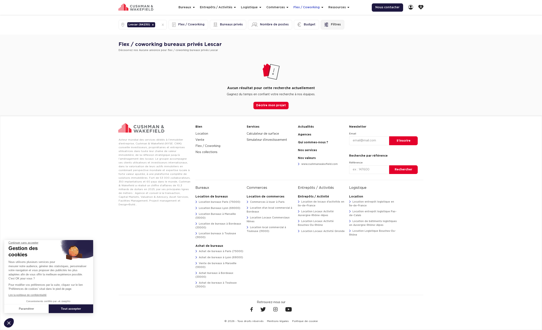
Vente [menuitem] (199, 139)
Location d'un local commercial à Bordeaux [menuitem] (269, 210)
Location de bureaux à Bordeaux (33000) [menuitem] (218, 225)
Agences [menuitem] (304, 134)
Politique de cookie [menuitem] (305, 321)
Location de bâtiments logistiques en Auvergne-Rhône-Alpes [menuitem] (373, 223)
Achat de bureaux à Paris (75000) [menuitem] (220, 251)
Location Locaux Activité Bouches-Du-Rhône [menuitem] (316, 223)
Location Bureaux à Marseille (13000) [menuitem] (215, 216)
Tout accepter (71, 308)
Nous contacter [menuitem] (387, 7)
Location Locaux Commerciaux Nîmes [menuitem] (268, 219)
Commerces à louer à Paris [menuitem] (267, 202)
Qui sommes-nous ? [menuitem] (313, 142)
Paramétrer (26, 308)
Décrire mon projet (271, 105)
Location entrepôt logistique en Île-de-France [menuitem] (371, 203)
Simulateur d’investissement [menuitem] (267, 139)
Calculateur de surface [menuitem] (263, 133)
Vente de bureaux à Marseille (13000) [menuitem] (215, 265)
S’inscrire (404, 140)
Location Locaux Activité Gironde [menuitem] (322, 231)
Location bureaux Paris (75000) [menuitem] (219, 202)
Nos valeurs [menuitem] (307, 158)
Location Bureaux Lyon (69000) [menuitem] (219, 208)
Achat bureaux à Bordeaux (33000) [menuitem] (214, 275)
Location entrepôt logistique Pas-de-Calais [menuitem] (373, 213)
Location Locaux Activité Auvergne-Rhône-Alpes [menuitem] (316, 213)
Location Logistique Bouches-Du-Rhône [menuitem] (372, 233)
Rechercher (403, 169)
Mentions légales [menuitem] (278, 321)
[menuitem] (410, 7)
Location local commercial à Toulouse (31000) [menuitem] (266, 229)
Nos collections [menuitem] (206, 152)
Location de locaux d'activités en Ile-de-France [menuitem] (321, 203)
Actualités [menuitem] (306, 126)
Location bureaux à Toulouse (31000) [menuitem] (215, 235)
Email (352, 133)
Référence (356, 162)
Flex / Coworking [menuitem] (207, 146)
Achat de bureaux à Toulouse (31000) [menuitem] (216, 285)
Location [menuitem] (201, 133)
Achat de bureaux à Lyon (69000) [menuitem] (220, 257)
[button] (153, 24)
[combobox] (156, 24)
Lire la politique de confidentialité (27, 295)
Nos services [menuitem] (307, 150)
